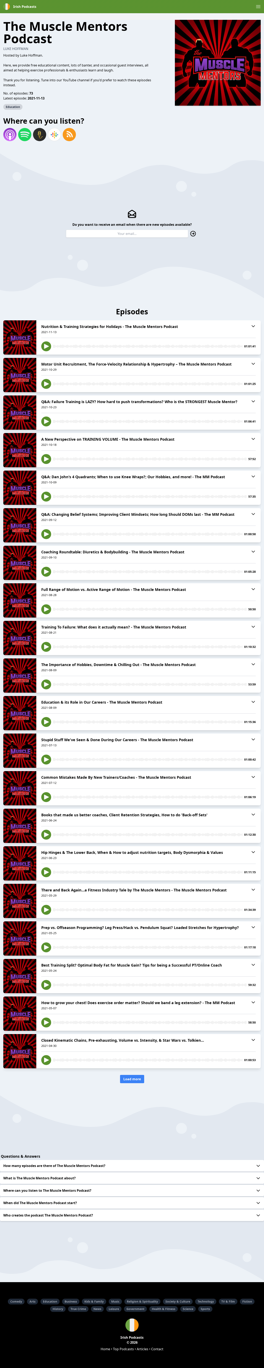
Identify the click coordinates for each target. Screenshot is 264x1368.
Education (13, 107)
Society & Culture (177, 1301)
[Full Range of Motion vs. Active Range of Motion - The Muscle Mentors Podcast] (19, 600)
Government (135, 1309)
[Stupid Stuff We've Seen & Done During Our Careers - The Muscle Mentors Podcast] (19, 751)
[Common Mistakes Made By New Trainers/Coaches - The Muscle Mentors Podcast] (19, 788)
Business (71, 1301)
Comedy (16, 1301)
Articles (142, 1349)
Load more (132, 1079)
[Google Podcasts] (54, 134)
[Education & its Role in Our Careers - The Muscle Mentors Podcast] (19, 713)
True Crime (78, 1309)
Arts (32, 1301)
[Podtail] (39, 134)
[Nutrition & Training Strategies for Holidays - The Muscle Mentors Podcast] (19, 337)
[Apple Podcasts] (9, 134)
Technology (206, 1301)
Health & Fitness (163, 1309)
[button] (258, 6)
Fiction (247, 1301)
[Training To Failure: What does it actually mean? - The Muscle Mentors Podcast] (19, 638)
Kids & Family (94, 1301)
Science (188, 1309)
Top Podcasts (123, 1349)
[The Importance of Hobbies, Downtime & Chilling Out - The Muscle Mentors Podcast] (19, 675)
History (58, 1309)
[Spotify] (24, 134)
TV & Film (228, 1301)
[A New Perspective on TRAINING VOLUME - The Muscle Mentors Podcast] (19, 450)
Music (115, 1301)
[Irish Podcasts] (132, 1325)
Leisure (114, 1309)
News (97, 1309)
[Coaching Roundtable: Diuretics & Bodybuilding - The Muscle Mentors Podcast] (19, 563)
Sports (205, 1309)
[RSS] (69, 134)
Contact (157, 1349)
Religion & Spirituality (142, 1301)
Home (105, 1349)
